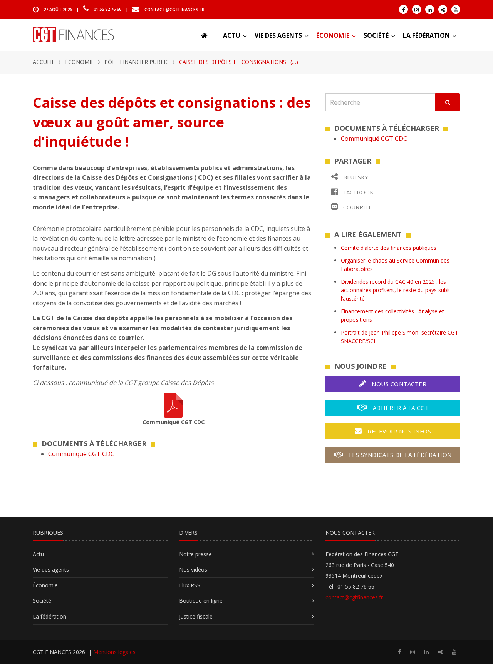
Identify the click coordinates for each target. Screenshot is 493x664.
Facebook (358, 192)
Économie (332, 35)
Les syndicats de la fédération (399, 454)
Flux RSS (189, 585)
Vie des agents (278, 35)
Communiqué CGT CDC (81, 454)
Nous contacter (398, 384)
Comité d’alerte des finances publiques (388, 247)
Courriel (357, 207)
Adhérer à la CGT (400, 407)
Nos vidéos (193, 569)
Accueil (44, 61)
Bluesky (355, 177)
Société (376, 35)
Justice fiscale (196, 616)
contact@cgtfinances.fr (174, 9)
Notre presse (195, 554)
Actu (231, 35)
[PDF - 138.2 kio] (173, 405)
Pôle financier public (136, 61)
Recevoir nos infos (398, 431)
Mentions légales (114, 652)
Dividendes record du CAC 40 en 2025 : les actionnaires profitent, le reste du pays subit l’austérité (395, 290)
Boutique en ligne (201, 600)
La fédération (426, 35)
